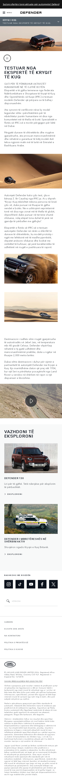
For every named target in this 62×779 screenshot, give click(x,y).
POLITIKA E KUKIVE (13, 649)
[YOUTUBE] (31, 584)
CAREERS (8, 622)
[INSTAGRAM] (8, 584)
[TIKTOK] (20, 584)
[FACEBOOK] (42, 584)
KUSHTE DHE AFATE (14, 629)
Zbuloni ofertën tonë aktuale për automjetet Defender (32, 4)
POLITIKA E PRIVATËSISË (16, 642)
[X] (53, 584)
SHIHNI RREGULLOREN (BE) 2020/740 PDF (23, 681)
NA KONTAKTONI (12, 635)
